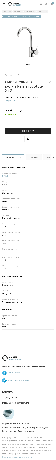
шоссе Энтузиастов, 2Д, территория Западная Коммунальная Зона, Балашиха (25, 427)
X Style (5, 176)
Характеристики (13, 157)
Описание (33, 157)
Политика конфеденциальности (17, 457)
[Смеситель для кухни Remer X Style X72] (28, 42)
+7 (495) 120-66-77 (11, 397)
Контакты (7, 391)
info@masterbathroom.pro (15, 403)
